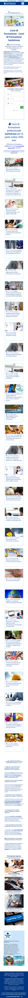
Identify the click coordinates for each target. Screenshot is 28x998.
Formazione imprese (14, 856)
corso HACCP (18, 816)
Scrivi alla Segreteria (12, 0)
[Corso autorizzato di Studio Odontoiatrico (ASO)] (14, 329)
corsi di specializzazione (18, 829)
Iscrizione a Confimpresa (9, 973)
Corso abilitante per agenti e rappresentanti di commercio (13, 704)
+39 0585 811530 (14, 151)
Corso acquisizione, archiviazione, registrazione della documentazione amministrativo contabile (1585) (14, 623)
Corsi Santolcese (14, 873)
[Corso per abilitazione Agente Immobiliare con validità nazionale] (14, 350)
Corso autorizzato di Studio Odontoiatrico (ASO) (11, 334)
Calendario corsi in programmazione (11, 974)
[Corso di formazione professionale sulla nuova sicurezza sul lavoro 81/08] (14, 679)
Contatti (15, 976)
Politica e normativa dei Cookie (14, 975)
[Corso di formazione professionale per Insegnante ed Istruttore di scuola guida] (14, 658)
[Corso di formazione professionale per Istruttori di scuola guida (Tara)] (14, 514)
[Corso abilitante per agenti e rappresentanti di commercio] (14, 699)
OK (21, 996)
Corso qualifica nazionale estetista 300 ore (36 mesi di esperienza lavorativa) (13, 498)
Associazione (14, 986)
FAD (18, 55)
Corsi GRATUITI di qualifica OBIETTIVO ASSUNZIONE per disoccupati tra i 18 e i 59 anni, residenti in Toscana (14, 397)
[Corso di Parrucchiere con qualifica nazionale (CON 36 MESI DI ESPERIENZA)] (14, 370)
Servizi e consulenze (14, 891)
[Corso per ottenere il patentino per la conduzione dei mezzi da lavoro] (14, 555)
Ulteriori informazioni (13, 996)
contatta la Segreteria (13, 790)
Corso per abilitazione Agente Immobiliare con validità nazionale (14, 354)
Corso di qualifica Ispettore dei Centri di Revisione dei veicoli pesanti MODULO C (14, 252)
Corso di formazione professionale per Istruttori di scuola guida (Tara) (13, 519)
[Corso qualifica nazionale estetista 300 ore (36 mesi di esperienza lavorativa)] (14, 494)
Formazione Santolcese (14, 908)
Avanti (23, 107)
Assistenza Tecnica (12, 987)
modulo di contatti (14, 153)
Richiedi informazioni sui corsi (15, 989)
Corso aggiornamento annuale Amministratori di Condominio (13, 272)
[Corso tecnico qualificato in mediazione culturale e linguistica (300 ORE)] (14, 596)
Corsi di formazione (19, 973)
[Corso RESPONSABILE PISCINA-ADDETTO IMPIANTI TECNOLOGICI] (14, 411)
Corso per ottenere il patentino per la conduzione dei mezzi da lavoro (14, 560)
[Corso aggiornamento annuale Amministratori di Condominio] (14, 268)
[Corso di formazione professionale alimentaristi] (14, 740)
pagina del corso (8, 805)
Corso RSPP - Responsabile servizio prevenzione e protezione (13, 539)
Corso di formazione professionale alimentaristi (12, 745)
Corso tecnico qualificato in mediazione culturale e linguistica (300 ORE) (14, 601)
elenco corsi (11, 55)
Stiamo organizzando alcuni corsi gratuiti (13, 843)
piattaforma (12, 772)
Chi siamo (19, 986)
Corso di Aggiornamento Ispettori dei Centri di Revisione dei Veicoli (13, 169)
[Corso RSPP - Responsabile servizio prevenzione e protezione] (14, 535)
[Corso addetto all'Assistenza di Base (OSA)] (14, 576)
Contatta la (17, 805)
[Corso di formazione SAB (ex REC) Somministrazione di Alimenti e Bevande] (14, 226)
